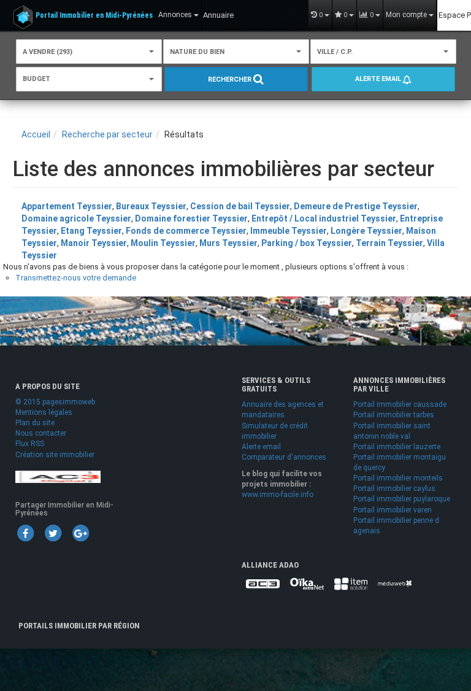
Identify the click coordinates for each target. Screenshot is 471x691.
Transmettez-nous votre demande (75, 277)
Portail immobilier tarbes (393, 415)
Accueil (35, 134)
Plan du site (35, 423)
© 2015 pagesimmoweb (55, 402)
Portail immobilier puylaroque (401, 499)
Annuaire (218, 15)
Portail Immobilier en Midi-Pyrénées (94, 15)
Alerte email (379, 79)
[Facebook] (25, 532)
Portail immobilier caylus (394, 488)
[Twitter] (53, 532)
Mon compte (407, 14)
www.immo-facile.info (277, 494)
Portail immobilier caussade (399, 404)
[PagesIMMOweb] (58, 476)
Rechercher (230, 79)
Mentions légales (43, 412)
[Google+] (80, 532)
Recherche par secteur (107, 134)
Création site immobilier (54, 454)
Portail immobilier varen (392, 510)
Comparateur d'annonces (284, 457)
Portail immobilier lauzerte (396, 446)
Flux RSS (29, 443)
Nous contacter (40, 433)
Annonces (176, 14)
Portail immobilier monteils (398, 478)
